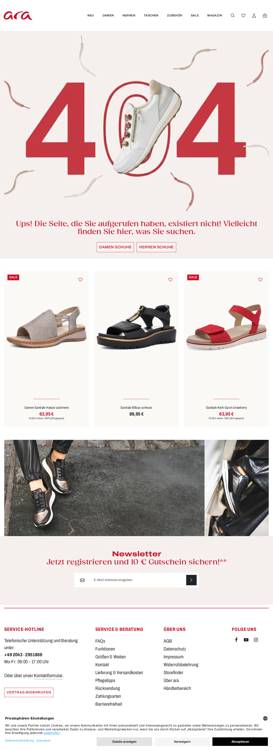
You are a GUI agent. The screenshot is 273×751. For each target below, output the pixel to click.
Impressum (174, 656)
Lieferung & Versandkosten (119, 672)
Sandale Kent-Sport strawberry (226, 407)
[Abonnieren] (191, 580)
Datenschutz (175, 649)
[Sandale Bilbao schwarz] (136, 327)
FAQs (100, 641)
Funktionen (105, 649)
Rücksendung (107, 688)
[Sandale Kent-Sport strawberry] (226, 327)
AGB (168, 641)
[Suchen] (232, 15)
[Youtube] (246, 640)
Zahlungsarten (108, 696)
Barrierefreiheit (108, 704)
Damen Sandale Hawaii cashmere (47, 407)
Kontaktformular (48, 675)
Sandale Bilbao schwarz (136, 407)
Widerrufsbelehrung (181, 664)
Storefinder (173, 672)
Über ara (171, 680)
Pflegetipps (105, 680)
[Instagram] (256, 640)
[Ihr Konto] (254, 15)
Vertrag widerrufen (29, 692)
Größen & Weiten (110, 656)
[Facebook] (237, 640)
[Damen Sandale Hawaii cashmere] (46, 327)
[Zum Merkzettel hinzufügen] (80, 280)
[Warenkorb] (264, 15)
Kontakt (102, 664)
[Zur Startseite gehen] (18, 15)
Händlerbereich (177, 688)
